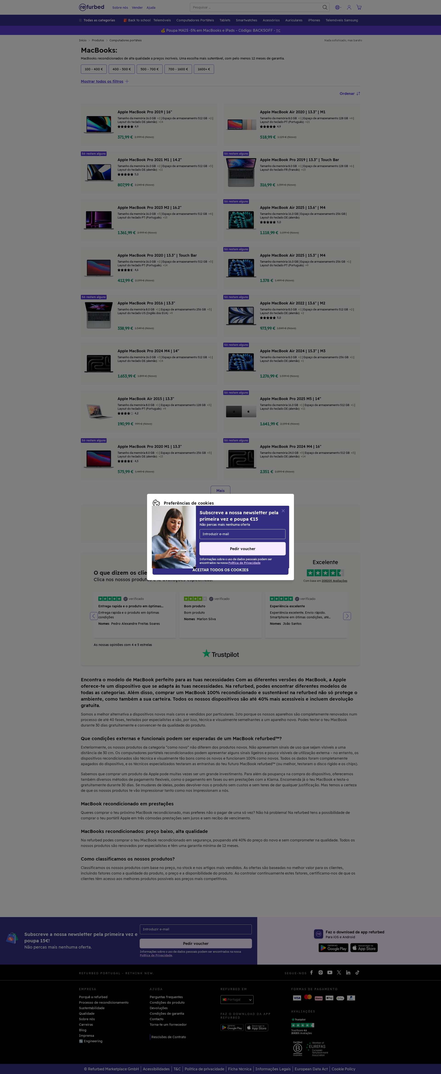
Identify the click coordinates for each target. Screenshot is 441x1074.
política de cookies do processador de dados (188, 537)
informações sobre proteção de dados (183, 532)
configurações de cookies (180, 527)
